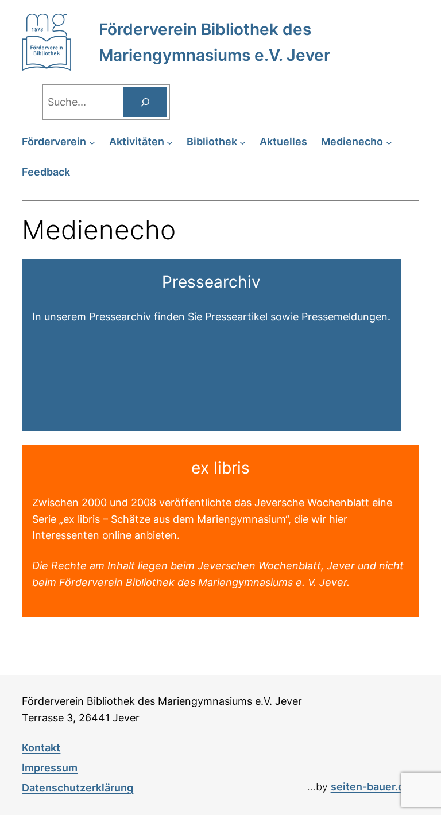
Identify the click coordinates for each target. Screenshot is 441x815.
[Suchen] (145, 102)
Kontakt (41, 748)
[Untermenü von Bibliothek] (242, 142)
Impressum (50, 768)
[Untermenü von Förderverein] (92, 142)
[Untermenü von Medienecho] (389, 142)
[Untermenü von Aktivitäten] (170, 142)
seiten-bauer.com (375, 787)
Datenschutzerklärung (77, 788)
